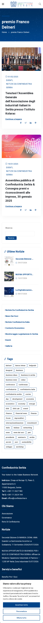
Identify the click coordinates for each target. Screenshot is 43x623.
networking (27, 428)
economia (30, 399)
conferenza (23, 385)
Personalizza (21, 611)
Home (4, 32)
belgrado (32, 365)
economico (10, 404)
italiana (16, 428)
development (17, 399)
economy (21, 404)
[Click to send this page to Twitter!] (26, 123)
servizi (8, 442)
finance (9, 413)
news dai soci (19, 432)
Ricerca (8, 228)
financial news (21, 413)
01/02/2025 (13, 77)
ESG (7, 408)
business (19, 370)
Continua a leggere (13, 119)
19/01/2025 (13, 164)
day (7, 399)
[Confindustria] (22, 4)
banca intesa (20, 365)
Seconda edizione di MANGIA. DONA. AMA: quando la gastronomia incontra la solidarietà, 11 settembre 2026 (25, 259)
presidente (10, 437)
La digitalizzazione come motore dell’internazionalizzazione (25, 290)
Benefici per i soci (9, 577)
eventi (25, 408)
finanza (34, 413)
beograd (9, 370)
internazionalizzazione (14, 423)
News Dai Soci (11, 316)
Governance (7, 518)
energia (32, 404)
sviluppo (9, 447)
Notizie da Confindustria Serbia (19, 86)
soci (16, 442)
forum (8, 418)
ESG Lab (16, 408)
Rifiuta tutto (21, 618)
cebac (23, 380)
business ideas (11, 375)
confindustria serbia (14, 394)
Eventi (9, 80)
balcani (9, 365)
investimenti (32, 423)
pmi (29, 432)
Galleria (8, 346)
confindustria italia (27, 389)
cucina (28, 394)
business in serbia (28, 375)
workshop (20, 447)
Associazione (7, 513)
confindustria (11, 389)
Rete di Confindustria (11, 522)
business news (11, 380)
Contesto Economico (14, 328)
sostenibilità (26, 442)
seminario (22, 437)
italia (8, 428)
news (8, 432)
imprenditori (19, 418)
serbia (32, 437)
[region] (21, 601)
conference (10, 385)
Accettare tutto (21, 605)
